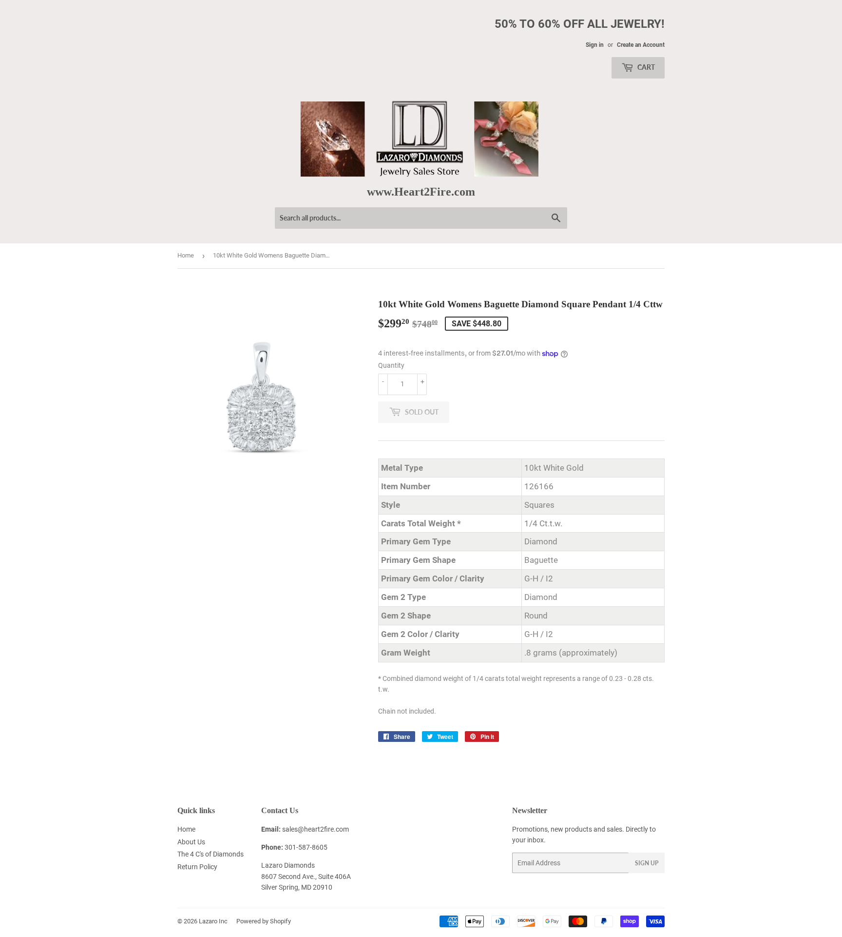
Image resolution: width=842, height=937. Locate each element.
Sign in (595, 44)
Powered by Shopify (263, 921)
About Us (191, 842)
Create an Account (641, 44)
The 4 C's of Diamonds (210, 854)
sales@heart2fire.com (315, 829)
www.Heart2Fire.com (421, 191)
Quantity (391, 365)
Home (185, 255)
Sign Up (646, 863)
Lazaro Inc (213, 921)
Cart (645, 67)
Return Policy (197, 867)
